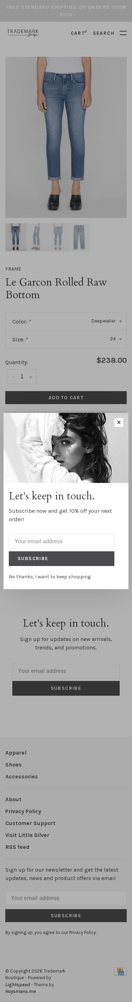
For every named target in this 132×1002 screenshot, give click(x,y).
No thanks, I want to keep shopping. (50, 577)
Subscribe (33, 558)
